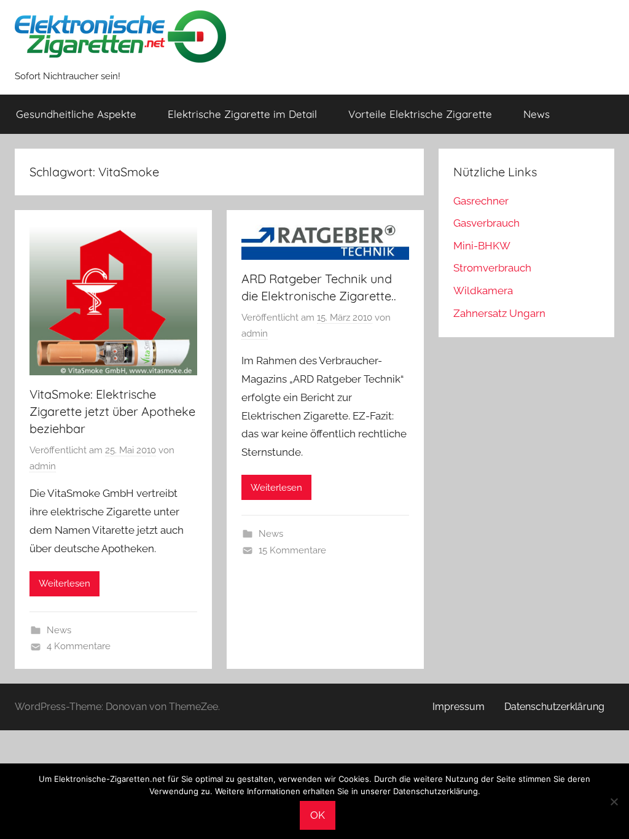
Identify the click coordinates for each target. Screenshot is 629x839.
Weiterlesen (64, 583)
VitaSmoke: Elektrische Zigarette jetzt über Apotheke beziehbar (112, 411)
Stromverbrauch (492, 268)
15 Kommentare (292, 550)
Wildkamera (483, 290)
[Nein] (614, 801)
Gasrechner (481, 201)
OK (317, 815)
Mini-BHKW (481, 246)
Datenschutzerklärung (554, 706)
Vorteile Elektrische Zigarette (420, 113)
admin (42, 466)
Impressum (458, 706)
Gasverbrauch (486, 223)
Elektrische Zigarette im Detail (242, 113)
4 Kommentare (79, 646)
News (536, 113)
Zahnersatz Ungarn (499, 313)
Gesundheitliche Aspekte (76, 113)
